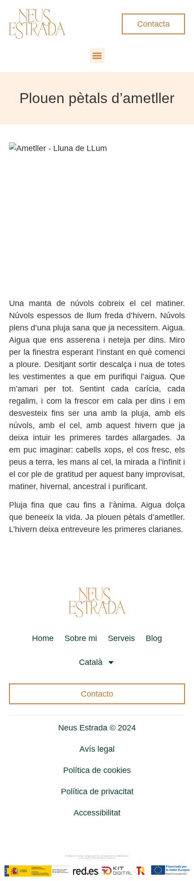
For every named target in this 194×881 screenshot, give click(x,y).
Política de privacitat (97, 791)
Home (43, 638)
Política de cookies (97, 770)
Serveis (121, 638)
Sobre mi (81, 638)
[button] (97, 55)
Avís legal (97, 749)
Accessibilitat (97, 812)
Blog (154, 638)
